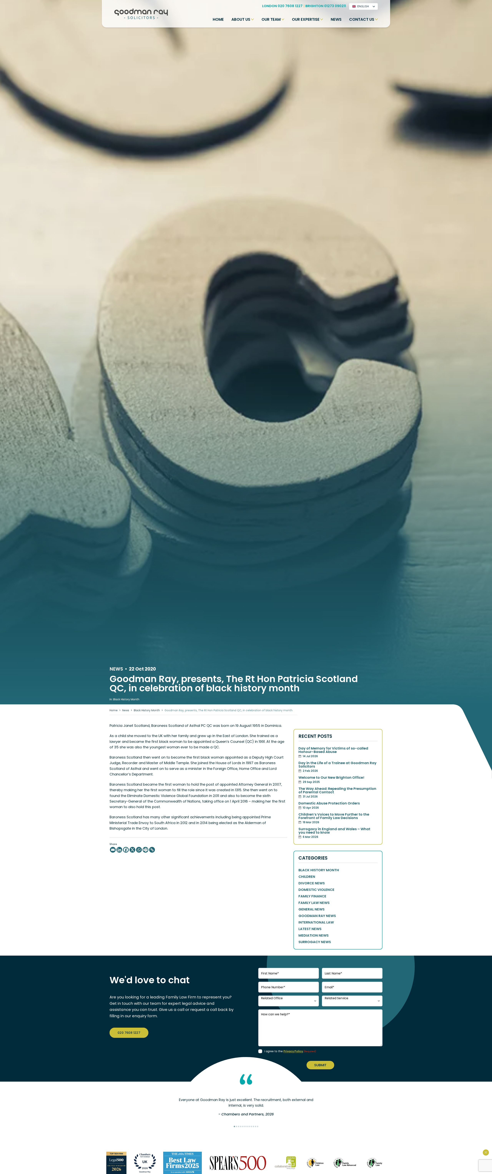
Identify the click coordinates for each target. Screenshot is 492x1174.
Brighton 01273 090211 (325, 5)
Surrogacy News (314, 942)
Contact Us (361, 19)
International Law (316, 922)
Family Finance (312, 896)
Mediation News (313, 935)
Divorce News (311, 883)
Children (306, 876)
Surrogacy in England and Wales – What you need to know (334, 833)
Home (218, 19)
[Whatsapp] (139, 850)
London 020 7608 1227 (282, 5)
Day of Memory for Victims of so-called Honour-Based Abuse (333, 752)
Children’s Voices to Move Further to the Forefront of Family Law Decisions (333, 818)
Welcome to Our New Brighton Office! (331, 780)
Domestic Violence (316, 889)
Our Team (271, 19)
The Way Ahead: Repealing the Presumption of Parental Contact (337, 792)
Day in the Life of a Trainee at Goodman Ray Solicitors (337, 767)
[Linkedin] (119, 850)
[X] (132, 850)
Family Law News (314, 903)
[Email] (113, 850)
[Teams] (145, 850)
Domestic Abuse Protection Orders (329, 806)
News (336, 19)
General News (311, 909)
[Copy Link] (152, 850)
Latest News (310, 929)
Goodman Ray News (317, 916)
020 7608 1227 (129, 1033)
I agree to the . (290, 1051)
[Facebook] (126, 850)
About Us (240, 19)
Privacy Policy (293, 1051)
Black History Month (147, 710)
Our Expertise (305, 19)
